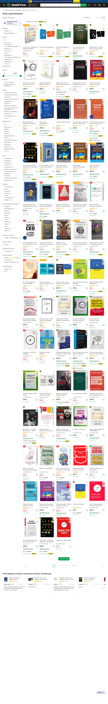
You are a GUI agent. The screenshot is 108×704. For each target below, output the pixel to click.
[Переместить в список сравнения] (37, 28)
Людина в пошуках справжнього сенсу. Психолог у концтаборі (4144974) (29, 505)
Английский (9, 158)
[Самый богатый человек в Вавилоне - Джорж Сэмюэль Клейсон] (63, 191)
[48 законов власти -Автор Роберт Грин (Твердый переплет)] (47, 306)
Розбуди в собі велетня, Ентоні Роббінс (95, 469)
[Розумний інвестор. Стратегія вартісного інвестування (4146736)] (80, 109)
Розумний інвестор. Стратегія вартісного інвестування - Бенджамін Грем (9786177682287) (97, 123)
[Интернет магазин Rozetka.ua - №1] (16, 5)
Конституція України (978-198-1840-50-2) (96, 283)
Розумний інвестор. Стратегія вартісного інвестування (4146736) (80, 123)
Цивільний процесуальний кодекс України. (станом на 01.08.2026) (47, 505)
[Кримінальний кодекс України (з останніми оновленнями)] (80, 455)
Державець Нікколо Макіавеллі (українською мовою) (29, 123)
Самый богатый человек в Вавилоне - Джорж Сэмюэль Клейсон (63, 205)
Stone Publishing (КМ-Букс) (12, 46)
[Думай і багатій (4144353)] (47, 455)
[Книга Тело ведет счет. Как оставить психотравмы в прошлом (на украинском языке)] (47, 152)
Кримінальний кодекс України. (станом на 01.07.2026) (95, 83)
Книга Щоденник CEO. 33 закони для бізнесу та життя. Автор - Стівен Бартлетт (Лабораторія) (30, 243)
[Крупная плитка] (100, 17)
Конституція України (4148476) (45, 353)
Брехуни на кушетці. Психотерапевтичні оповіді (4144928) (30, 469)
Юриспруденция (10, 116)
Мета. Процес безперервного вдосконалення (43, 123)
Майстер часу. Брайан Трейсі (63, 540)
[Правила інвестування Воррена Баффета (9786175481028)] (63, 380)
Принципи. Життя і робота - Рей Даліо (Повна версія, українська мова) (80, 83)
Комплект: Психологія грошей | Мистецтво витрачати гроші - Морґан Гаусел (46, 394)
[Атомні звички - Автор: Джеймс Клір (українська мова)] (63, 306)
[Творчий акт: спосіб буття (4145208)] (30, 339)
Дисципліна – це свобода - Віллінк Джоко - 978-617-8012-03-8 (30, 430)
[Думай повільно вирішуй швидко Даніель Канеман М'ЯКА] (30, 306)
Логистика (7, 97)
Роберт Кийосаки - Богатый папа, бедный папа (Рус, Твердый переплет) (96, 243)
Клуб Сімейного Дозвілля (12, 57)
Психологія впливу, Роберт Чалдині (30, 394)
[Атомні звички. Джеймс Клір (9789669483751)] (97, 416)
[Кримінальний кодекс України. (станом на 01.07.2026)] (97, 70)
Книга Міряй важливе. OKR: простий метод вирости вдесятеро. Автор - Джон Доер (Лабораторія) (30, 541)
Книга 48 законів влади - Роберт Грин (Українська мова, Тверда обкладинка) (46, 205)
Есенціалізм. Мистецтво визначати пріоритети (29, 83)
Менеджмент (9, 101)
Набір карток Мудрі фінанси (47, 47)
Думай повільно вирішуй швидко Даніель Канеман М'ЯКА (29, 319)
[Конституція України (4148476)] (47, 339)
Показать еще (6, 66)
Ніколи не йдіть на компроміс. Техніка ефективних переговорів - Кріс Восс (96, 319)
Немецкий (7, 160)
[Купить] (37, 53)
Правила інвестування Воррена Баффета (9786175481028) (62, 394)
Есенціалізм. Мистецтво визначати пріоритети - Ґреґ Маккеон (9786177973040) (66, 578)
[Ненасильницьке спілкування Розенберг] (80, 269)
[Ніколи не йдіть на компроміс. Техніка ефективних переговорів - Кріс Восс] (97, 306)
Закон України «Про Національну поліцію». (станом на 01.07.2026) (62, 166)
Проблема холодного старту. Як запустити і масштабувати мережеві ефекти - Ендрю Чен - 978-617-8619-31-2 (63, 353)
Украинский (9, 167)
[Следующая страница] (102, 566)
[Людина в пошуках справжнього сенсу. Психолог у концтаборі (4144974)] (30, 491)
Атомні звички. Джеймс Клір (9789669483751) (96, 430)
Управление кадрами (10, 105)
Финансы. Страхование (11, 111)
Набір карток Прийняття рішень (62, 48)
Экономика (8, 113)
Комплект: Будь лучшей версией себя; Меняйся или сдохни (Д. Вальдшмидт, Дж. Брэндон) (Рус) (63, 430)
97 (73, 565)
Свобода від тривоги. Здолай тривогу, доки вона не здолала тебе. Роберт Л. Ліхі (63, 505)
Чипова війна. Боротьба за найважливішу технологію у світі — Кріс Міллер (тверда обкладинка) (47, 243)
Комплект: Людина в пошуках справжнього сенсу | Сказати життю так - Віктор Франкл (47, 283)
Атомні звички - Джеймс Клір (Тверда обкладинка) (30, 48)
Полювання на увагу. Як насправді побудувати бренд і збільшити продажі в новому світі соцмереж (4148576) (30, 205)
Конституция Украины (78, 504)
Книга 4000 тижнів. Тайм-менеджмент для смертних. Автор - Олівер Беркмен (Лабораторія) (30, 166)
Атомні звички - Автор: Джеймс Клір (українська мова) (62, 319)
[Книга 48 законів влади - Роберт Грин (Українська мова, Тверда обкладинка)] (47, 191)
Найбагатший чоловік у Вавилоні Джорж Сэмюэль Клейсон (63, 83)
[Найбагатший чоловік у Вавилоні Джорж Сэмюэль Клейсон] (63, 70)
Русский (8, 165)
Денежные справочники (11, 94)
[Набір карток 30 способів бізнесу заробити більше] (97, 34)
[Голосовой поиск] (78, 5)
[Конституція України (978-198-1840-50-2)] (97, 269)
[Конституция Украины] (80, 491)
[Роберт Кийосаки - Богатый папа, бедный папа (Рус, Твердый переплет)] (97, 230)
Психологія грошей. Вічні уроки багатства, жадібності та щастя (96, 353)
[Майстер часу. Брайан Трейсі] (63, 527)
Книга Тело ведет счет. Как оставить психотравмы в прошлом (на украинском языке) (47, 166)
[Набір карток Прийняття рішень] (63, 34)
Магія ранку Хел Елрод (79, 429)
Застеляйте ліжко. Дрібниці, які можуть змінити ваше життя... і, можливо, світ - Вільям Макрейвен (80, 205)
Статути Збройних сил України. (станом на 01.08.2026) (78, 48)
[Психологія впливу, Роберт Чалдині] (30, 380)
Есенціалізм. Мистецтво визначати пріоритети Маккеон (79, 319)
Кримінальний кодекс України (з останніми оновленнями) (78, 469)
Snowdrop (8, 50)
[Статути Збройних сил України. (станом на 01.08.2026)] (80, 34)
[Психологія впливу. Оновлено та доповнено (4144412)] (97, 191)
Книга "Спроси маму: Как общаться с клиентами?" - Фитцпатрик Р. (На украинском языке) (96, 505)
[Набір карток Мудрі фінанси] (47, 34)
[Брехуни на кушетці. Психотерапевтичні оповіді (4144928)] (30, 455)
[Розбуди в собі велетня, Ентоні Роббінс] (97, 455)
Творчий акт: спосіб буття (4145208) (29, 353)
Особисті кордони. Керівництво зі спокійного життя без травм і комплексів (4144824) (47, 430)
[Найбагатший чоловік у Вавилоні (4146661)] (47, 70)
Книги (24, 10)
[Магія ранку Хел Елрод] (80, 416)
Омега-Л (7, 63)
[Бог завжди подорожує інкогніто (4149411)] (30, 269)
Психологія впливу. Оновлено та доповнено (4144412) (95, 205)
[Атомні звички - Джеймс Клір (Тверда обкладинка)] (30, 34)
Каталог (34, 5)
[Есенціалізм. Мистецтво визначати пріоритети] (30, 70)
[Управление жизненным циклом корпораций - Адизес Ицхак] (97, 380)
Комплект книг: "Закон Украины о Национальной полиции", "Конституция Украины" (62, 283)
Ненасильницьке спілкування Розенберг (80, 283)
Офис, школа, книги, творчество (13, 10)
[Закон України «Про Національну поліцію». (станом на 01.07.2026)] (63, 152)
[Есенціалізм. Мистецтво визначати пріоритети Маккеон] (80, 306)
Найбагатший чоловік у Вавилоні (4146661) (45, 83)
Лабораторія (8, 59)
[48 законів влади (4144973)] (63, 109)
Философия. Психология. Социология (11, 108)
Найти (83, 5)
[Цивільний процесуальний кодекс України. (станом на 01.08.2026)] (47, 491)
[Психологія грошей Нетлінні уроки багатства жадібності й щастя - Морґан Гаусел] (80, 230)
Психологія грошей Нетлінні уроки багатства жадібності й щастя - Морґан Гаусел (80, 243)
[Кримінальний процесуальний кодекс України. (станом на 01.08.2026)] (80, 152)
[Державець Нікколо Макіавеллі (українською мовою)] (30, 109)
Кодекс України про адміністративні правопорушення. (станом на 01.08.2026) (96, 166)
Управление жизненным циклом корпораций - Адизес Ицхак (97, 394)
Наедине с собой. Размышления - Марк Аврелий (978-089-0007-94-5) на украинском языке (63, 243)
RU (89, 5)
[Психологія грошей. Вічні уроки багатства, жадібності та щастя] (97, 339)
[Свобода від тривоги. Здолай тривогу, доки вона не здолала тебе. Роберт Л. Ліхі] (63, 491)
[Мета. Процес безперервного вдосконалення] (47, 109)
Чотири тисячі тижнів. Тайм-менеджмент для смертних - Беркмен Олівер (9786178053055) (47, 541)
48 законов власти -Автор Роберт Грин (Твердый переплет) (46, 319)
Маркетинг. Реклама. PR (11, 99)
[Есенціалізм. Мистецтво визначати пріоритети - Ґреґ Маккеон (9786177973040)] (55, 579)
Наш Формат (9, 61)
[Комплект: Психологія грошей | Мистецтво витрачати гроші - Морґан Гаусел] (47, 380)
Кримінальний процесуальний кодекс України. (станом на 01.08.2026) (79, 166)
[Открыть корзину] (103, 5)
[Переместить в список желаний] (37, 25)
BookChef (8, 48)
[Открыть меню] (4, 5)
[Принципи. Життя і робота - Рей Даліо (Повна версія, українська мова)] (80, 70)
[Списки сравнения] (99, 5)
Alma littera (8, 44)
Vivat (7, 53)
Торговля (7, 103)
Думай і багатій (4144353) (46, 468)
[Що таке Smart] (45, 22)
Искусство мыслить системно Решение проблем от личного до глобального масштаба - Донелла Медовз (80, 353)
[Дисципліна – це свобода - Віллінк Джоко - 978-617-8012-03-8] (30, 416)
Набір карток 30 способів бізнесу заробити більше (96, 48)
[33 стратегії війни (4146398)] (80, 380)
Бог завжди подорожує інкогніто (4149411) (29, 283)
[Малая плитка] (103, 17)
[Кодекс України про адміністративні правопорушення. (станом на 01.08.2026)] (97, 152)
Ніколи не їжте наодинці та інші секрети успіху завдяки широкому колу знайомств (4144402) (63, 469)
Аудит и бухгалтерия (10, 92)
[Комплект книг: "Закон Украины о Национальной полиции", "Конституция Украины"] (63, 269)
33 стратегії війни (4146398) (80, 393)
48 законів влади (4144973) (63, 122)
